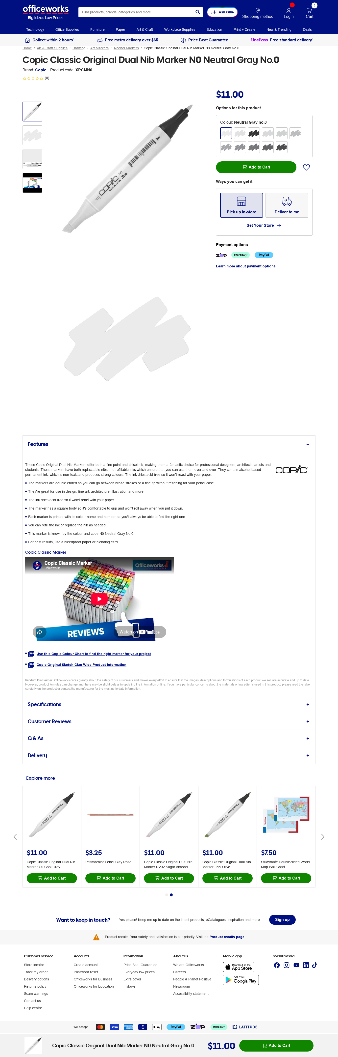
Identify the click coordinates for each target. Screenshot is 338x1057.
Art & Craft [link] (145, 29)
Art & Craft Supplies (52, 48)
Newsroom (181, 986)
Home (27, 48)
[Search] (197, 12)
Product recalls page (227, 937)
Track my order (36, 972)
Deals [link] (307, 29)
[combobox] (140, 12)
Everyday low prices (139, 972)
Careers (179, 972)
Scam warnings (36, 994)
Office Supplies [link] (67, 29)
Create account (86, 965)
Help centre (33, 1008)
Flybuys (129, 986)
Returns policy (35, 986)
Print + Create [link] (244, 29)
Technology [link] (35, 29)
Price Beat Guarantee (140, 965)
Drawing (78, 48)
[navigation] (35, 29)
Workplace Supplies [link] (179, 29)
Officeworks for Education (94, 986)
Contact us (32, 1001)
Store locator (34, 965)
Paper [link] (120, 29)
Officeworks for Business (93, 979)
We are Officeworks (188, 965)
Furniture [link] (97, 29)
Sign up (282, 919)
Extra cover (132, 979)
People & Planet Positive (192, 979)
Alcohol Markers (126, 48)
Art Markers (99, 48)
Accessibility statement (191, 994)
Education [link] (214, 29)
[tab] (169, 444)
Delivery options (36, 979)
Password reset (86, 972)
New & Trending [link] (278, 29)
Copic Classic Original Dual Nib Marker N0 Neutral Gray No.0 (191, 48)
